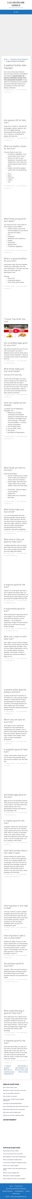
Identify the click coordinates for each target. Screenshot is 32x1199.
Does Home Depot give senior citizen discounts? (15, 1106)
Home (6, 59)
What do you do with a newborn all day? (13, 1115)
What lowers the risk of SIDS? (11, 1150)
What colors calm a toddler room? (12, 1112)
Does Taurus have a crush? (10, 1087)
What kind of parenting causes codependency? (9, 1072)
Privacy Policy (18, 1186)
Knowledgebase (19, 1191)
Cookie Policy (16, 1193)
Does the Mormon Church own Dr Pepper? (14, 1178)
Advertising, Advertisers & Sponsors (16, 1188)
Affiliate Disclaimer (7, 1191)
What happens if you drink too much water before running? (21, 1070)
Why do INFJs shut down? (10, 1096)
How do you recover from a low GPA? (13, 1153)
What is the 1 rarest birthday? (10, 1165)
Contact (27, 1191)
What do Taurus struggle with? (11, 1172)
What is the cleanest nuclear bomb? (12, 1159)
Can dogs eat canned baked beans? (12, 1103)
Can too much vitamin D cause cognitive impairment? (13, 1100)
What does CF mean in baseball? (11, 1175)
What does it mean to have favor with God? (14, 1090)
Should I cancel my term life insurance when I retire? (15, 1169)
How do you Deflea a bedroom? (11, 1093)
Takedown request (9, 89)
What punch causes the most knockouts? (14, 1109)
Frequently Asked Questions (19, 59)
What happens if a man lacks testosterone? (14, 1156)
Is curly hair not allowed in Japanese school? (14, 1162)
